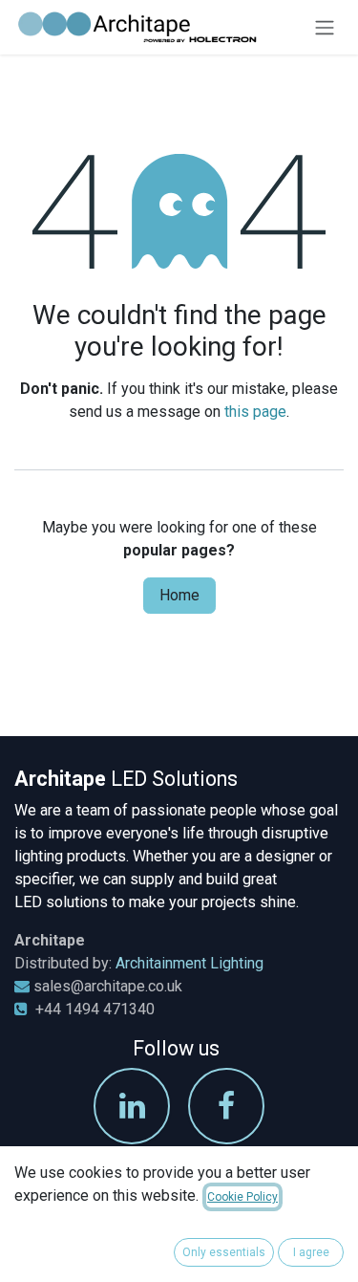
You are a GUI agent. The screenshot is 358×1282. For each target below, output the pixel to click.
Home (179, 595)
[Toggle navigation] (324, 27)
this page (255, 411)
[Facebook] (226, 1106)
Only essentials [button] (223, 1252)
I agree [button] (311, 1252)
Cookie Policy (242, 1197)
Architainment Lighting (189, 963)
